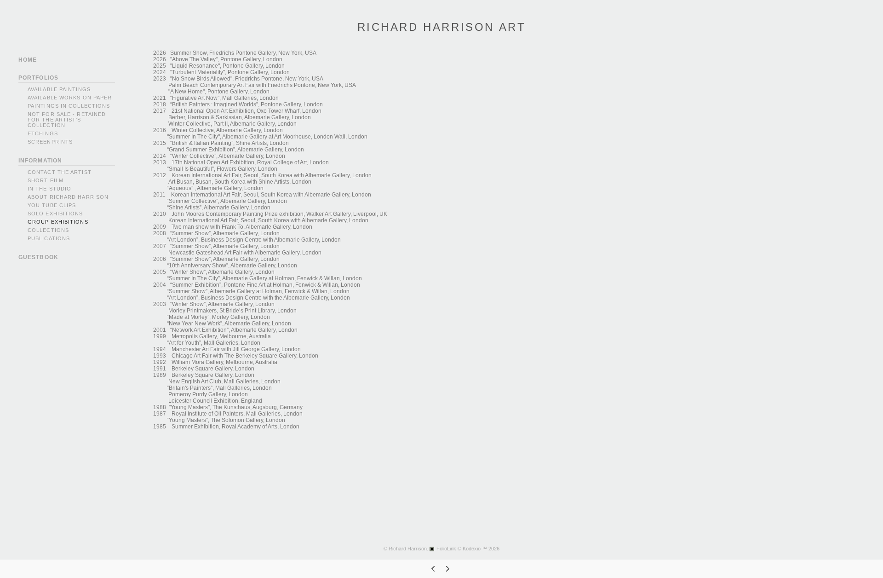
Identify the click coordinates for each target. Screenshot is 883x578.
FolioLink (446, 548)
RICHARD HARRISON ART (441, 27)
